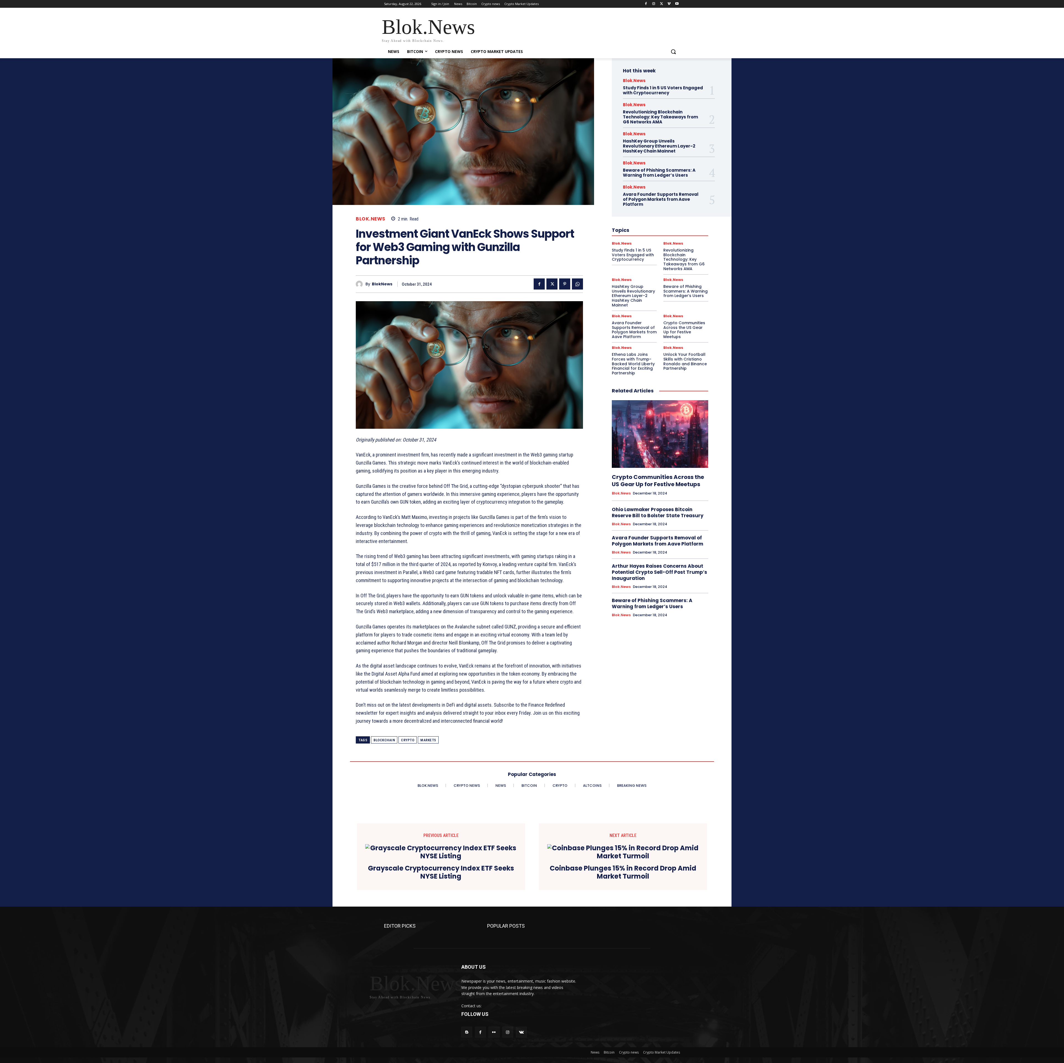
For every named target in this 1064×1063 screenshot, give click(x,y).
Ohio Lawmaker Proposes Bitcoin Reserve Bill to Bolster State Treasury (658, 512)
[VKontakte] (521, 1032)
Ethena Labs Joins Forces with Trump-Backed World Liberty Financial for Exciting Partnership (633, 364)
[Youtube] (677, 4)
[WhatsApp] (577, 284)
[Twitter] (661, 4)
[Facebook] (646, 4)
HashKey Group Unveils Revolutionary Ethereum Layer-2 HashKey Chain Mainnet (659, 146)
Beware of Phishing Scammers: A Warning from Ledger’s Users (659, 172)
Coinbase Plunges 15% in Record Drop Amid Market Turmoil (623, 872)
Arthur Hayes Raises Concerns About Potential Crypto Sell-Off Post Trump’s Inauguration (659, 572)
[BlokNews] (360, 284)
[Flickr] (493, 1032)
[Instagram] (654, 4)
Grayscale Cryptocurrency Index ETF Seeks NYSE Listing (441, 872)
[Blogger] (466, 1032)
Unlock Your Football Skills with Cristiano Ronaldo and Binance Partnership (685, 361)
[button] (673, 51)
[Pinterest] (564, 284)
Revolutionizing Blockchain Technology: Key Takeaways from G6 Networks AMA (660, 117)
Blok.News (370, 219)
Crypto (407, 740)
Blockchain (384, 740)
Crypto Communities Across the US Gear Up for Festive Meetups (684, 329)
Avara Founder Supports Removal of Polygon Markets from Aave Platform (661, 199)
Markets (428, 740)
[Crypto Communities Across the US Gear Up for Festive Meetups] (660, 434)
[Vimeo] (669, 4)
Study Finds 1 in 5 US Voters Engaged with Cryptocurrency (663, 90)
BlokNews (382, 284)
